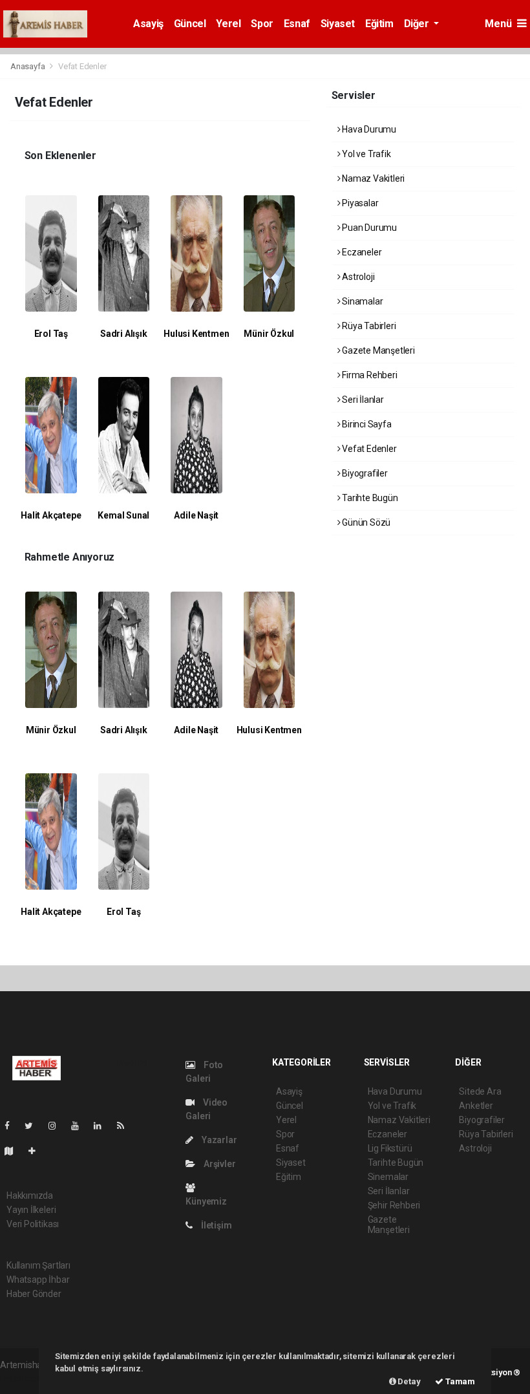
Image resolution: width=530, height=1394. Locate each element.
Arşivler (218, 1164)
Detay (408, 1381)
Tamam (459, 1381)
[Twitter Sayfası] (34, 1126)
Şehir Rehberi (394, 1205)
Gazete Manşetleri (377, 350)
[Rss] (125, 1126)
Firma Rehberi (368, 375)
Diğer (418, 23)
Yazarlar (218, 1140)
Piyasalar (359, 203)
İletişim (215, 1225)
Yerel (228, 23)
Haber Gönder (33, 1294)
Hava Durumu (368, 129)
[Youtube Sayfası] (80, 1126)
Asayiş (148, 23)
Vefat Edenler (368, 449)
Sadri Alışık (123, 333)
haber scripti (24, 1378)
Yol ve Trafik (365, 154)
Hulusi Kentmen (196, 333)
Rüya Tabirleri (368, 326)
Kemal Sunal (123, 515)
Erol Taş (51, 333)
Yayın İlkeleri (31, 1210)
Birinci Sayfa (365, 424)
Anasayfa (28, 66)
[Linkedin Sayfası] (103, 1126)
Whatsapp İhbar (37, 1279)
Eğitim (379, 23)
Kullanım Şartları (38, 1265)
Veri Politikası (32, 1224)
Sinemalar (388, 1177)
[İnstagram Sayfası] (57, 1126)
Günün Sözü (365, 522)
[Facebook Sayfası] (12, 1126)
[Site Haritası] (14, 1151)
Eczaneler (360, 252)
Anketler (476, 1105)
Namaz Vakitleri (372, 178)
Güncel (190, 23)
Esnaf (297, 23)
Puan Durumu (368, 227)
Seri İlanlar (362, 399)
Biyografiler (364, 473)
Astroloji (357, 277)
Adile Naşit (196, 515)
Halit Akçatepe (51, 515)
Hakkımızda (29, 1195)
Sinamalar (361, 301)
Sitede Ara (480, 1091)
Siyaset (338, 23)
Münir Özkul (269, 333)
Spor (262, 23)
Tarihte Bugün (369, 498)
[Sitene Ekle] (37, 1151)
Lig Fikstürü (390, 1148)
